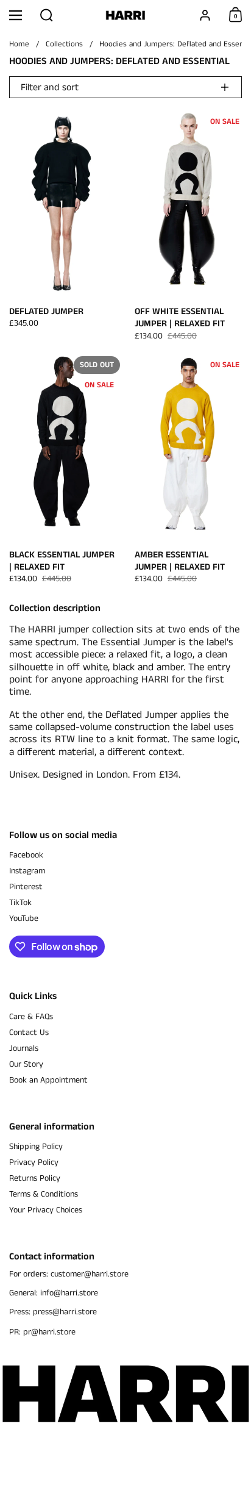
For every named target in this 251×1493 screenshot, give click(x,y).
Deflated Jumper (62, 229)
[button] (46, 15)
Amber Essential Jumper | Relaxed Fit (188, 472)
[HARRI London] (125, 15)
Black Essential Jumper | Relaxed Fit (62, 472)
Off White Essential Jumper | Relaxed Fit (188, 229)
